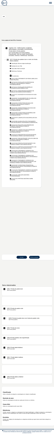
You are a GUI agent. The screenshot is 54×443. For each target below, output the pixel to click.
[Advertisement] (27, 28)
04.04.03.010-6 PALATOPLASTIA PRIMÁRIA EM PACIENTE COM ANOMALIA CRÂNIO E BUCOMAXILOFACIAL (22, 126)
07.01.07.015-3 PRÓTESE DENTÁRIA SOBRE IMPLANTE (21, 179)
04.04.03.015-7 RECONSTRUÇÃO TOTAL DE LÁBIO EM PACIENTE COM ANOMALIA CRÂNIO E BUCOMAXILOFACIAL (24, 139)
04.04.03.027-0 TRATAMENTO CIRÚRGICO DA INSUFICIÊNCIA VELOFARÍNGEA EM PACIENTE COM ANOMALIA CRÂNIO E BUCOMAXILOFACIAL (23, 161)
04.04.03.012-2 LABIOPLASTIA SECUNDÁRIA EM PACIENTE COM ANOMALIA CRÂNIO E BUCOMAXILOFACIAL (22, 131)
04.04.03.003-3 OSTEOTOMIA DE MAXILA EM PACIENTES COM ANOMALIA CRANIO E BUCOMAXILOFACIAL (21, 104)
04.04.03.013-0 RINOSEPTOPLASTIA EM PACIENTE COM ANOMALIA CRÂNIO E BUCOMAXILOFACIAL (23, 135)
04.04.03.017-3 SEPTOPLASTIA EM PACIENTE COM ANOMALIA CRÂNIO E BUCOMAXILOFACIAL (23, 147)
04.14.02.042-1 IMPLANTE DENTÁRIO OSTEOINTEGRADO (19, 175)
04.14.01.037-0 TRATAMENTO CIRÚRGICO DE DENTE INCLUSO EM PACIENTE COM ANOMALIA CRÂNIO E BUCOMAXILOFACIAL (23, 171)
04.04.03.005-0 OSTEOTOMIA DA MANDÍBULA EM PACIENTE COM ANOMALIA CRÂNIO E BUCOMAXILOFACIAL (22, 114)
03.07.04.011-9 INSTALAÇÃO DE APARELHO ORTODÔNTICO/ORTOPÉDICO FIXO (21, 88)
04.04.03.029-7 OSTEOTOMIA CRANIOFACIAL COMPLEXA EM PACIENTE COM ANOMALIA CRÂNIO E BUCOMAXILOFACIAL (23, 166)
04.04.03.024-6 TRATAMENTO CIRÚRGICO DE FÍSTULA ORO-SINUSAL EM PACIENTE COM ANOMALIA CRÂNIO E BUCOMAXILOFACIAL (23, 152)
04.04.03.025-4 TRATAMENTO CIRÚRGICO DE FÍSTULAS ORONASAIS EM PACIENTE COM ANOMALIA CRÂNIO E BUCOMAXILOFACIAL (23, 156)
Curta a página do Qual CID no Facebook (11, 40)
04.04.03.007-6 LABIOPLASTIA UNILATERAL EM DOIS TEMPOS (23, 118)
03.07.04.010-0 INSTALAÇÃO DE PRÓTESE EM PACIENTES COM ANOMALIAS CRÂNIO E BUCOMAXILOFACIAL (22, 83)
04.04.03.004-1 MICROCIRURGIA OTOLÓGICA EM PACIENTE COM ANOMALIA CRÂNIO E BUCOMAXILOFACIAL (22, 109)
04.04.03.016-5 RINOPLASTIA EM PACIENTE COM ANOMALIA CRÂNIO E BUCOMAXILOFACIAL (22, 144)
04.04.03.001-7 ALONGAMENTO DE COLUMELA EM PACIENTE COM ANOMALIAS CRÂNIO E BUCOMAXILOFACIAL (23, 99)
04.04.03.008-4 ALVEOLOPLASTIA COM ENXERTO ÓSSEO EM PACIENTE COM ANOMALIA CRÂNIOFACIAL (23, 122)
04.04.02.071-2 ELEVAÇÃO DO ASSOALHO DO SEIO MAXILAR (23, 95)
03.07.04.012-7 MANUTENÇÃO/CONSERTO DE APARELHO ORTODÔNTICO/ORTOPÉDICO (22, 91)
